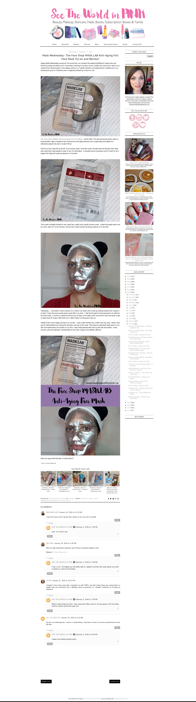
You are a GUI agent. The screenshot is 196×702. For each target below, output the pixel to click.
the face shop (64, 500)
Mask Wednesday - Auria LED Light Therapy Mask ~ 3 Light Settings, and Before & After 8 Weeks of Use (139, 259)
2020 (129, 287)
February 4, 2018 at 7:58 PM (87, 527)
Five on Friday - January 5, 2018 (138, 385)
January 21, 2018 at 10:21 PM (63, 580)
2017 (129, 402)
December (132, 294)
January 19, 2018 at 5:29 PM (65, 543)
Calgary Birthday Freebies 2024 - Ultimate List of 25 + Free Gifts (139, 194)
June (130, 310)
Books (125, 44)
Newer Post (46, 681)
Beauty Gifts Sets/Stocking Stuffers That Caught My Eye (111, 490)
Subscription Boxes (111, 44)
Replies (50, 523)
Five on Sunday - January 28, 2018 (139, 335)
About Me (65, 44)
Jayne (48, 580)
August (131, 305)
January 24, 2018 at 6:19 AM (72, 618)
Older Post (114, 681)
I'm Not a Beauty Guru (60, 552)
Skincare (87, 44)
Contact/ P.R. (137, 44)
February (132, 321)
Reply (117, 520)
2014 (129, 410)
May (130, 313)
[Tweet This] (111, 498)
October (131, 300)
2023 (129, 279)
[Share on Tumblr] (118, 498)
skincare (54, 500)
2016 (129, 405)
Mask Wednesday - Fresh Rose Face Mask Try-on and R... (139, 369)
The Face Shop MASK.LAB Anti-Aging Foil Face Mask (61, 139)
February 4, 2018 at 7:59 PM (87, 562)
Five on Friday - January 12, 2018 (138, 361)
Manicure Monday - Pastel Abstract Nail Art (139, 226)
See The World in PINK (62, 527)
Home (54, 44)
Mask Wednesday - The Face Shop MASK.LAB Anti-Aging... (139, 349)
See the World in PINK (92, 699)
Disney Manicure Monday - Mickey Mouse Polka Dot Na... (139, 342)
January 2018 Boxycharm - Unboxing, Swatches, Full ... (140, 327)
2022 (129, 282)
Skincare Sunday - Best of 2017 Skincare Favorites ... (138, 382)
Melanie (50, 543)
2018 (129, 292)
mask (91, 498)
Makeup (76, 44)
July (130, 308)
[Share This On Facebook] (109, 498)
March (131, 318)
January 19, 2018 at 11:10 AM (70, 512)
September (132, 302)
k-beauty (84, 498)
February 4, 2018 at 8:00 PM (87, 634)
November (132, 297)
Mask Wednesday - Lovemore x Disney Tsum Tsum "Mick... (140, 338)
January (131, 324)
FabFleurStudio (120, 699)
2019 (129, 289)
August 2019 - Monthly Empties (139, 162)
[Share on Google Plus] (116, 498)
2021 (129, 284)
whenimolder (52, 512)
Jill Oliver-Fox (53, 618)
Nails (97, 44)
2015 (129, 408)
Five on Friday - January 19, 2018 (138, 346)
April (130, 316)
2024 (129, 276)
